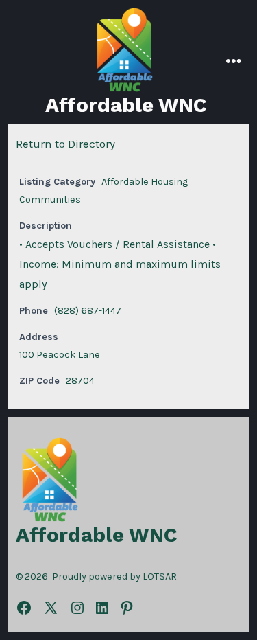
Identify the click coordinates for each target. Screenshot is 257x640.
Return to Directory (65, 143)
